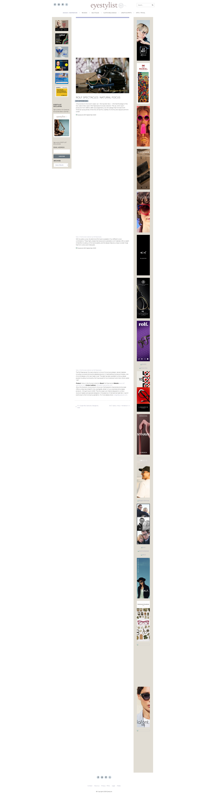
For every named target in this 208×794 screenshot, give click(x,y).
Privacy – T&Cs (105, 786)
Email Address (59, 147)
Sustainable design (110, 13)
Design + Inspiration (70, 13)
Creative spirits (126, 13)
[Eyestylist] (100, 5)
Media (118, 786)
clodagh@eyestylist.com (120, 395)
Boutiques (95, 13)
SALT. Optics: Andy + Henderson (118, 405)
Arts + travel (140, 13)
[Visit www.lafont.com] (143, 726)
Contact (90, 786)
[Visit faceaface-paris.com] (143, 231)
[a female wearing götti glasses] (143, 551)
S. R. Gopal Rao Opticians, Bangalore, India (88, 406)
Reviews (84, 13)
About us (96, 786)
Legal (113, 786)
